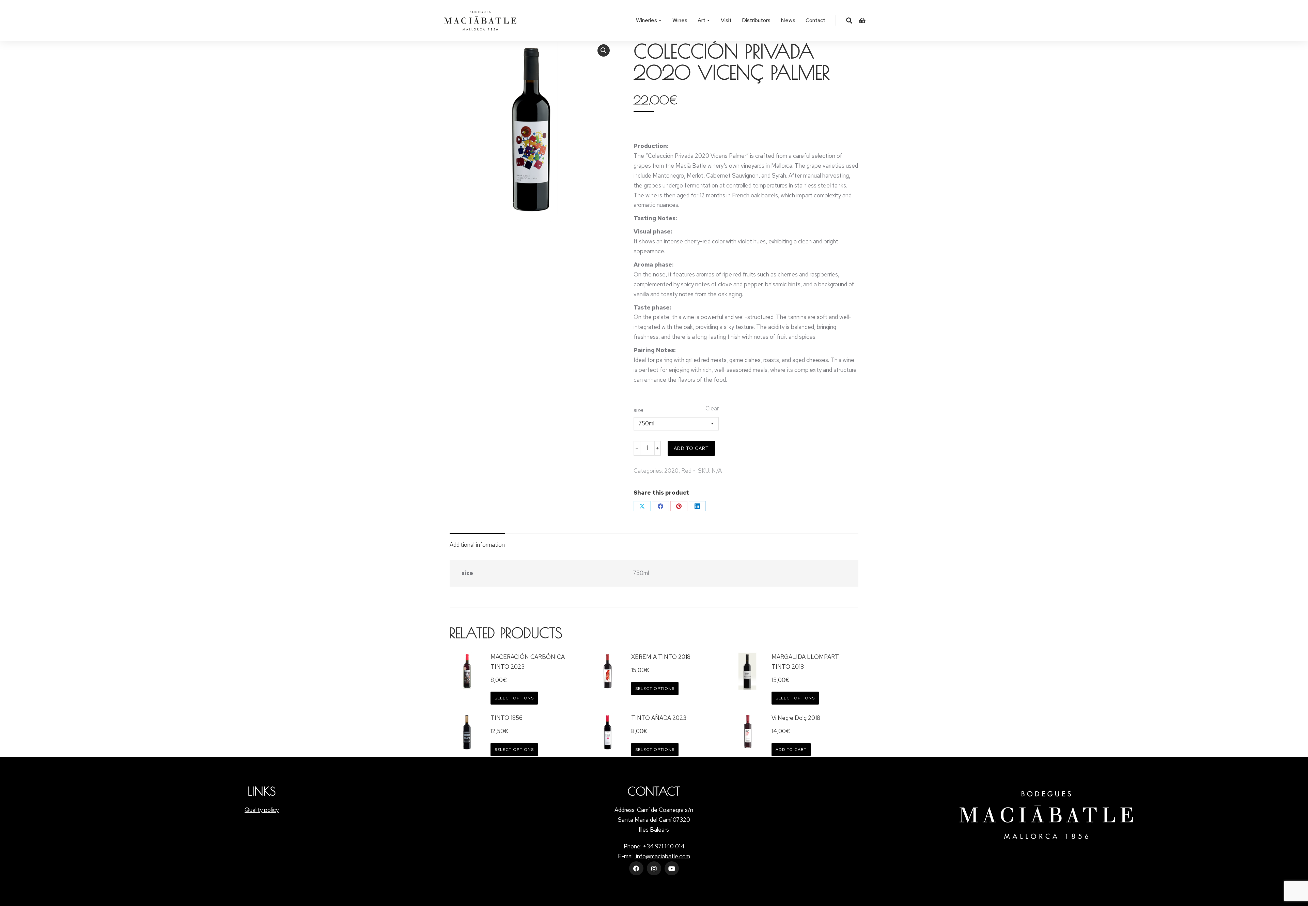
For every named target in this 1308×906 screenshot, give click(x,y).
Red (686, 470)
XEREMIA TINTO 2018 (660, 657)
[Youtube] (672, 868)
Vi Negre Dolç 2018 (796, 718)
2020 (671, 470)
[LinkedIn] (697, 506)
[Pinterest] (678, 506)
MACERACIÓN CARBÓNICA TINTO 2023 (527, 661)
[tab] (477, 541)
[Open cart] (862, 20)
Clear (712, 408)
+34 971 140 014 (663, 846)
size (638, 410)
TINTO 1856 (506, 718)
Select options (514, 698)
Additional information (477, 544)
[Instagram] (654, 868)
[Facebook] (660, 506)
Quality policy (262, 810)
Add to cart (691, 448)
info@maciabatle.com (662, 856)
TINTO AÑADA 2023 (658, 718)
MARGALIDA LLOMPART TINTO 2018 (805, 661)
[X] (642, 506)
